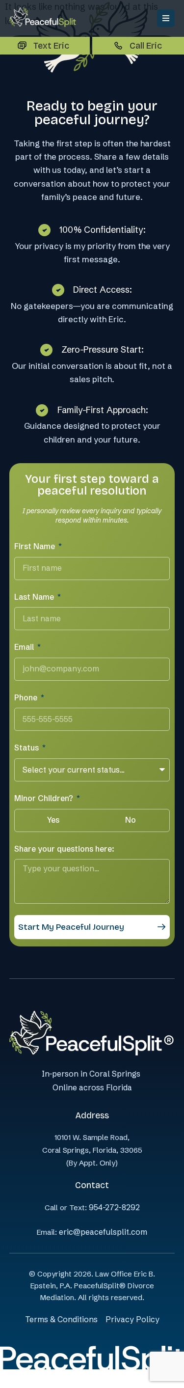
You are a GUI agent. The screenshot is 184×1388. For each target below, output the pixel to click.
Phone (26, 697)
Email (25, 647)
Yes (53, 820)
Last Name (35, 597)
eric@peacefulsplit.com (103, 1232)
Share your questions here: (64, 849)
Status (27, 747)
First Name (35, 546)
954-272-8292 (114, 1207)
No (130, 820)
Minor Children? (44, 798)
